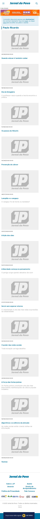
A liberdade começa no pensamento (15, 269)
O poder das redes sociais (11, 345)
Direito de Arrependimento (29, 487)
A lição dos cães (7, 235)
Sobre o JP (10, 484)
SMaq (20, 507)
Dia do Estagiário (8, 92)
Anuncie (10, 486)
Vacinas (4, 462)
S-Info (20, 506)
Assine (29, 484)
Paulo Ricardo (11, 28)
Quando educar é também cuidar (14, 58)
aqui (4, 22)
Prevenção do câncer (9, 164)
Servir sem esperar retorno (12, 306)
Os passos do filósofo (9, 131)
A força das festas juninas (11, 382)
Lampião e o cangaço (9, 198)
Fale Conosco (29, 491)
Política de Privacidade (11, 491)
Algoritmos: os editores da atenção (15, 423)
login (26, 21)
